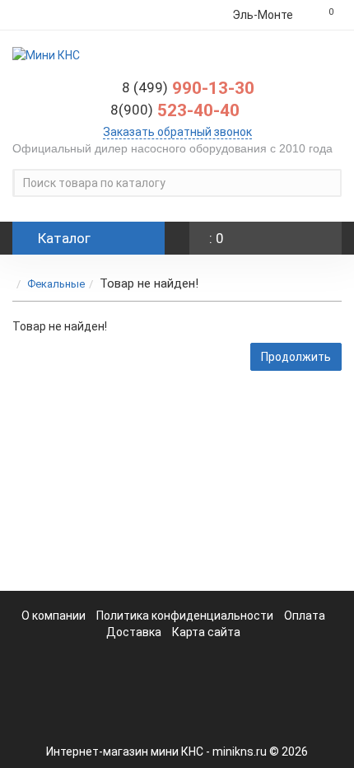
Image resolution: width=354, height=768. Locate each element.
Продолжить (296, 356)
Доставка (133, 632)
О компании (53, 615)
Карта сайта (206, 632)
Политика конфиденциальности (186, 615)
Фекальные (56, 284)
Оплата (304, 615)
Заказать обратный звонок (177, 131)
